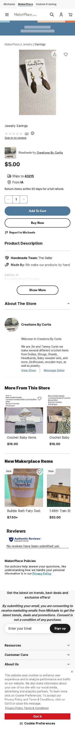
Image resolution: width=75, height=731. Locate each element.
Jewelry (27, 44)
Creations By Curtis (50, 152)
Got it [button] (37, 716)
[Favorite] (66, 54)
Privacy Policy (41, 573)
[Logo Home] (25, 14)
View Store (28, 370)
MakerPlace (12, 44)
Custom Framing (46, 4)
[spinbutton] (16, 199)
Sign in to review (15, 138)
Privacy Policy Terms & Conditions (27, 708)
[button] (37, 723)
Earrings (40, 44)
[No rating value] (15, 133)
